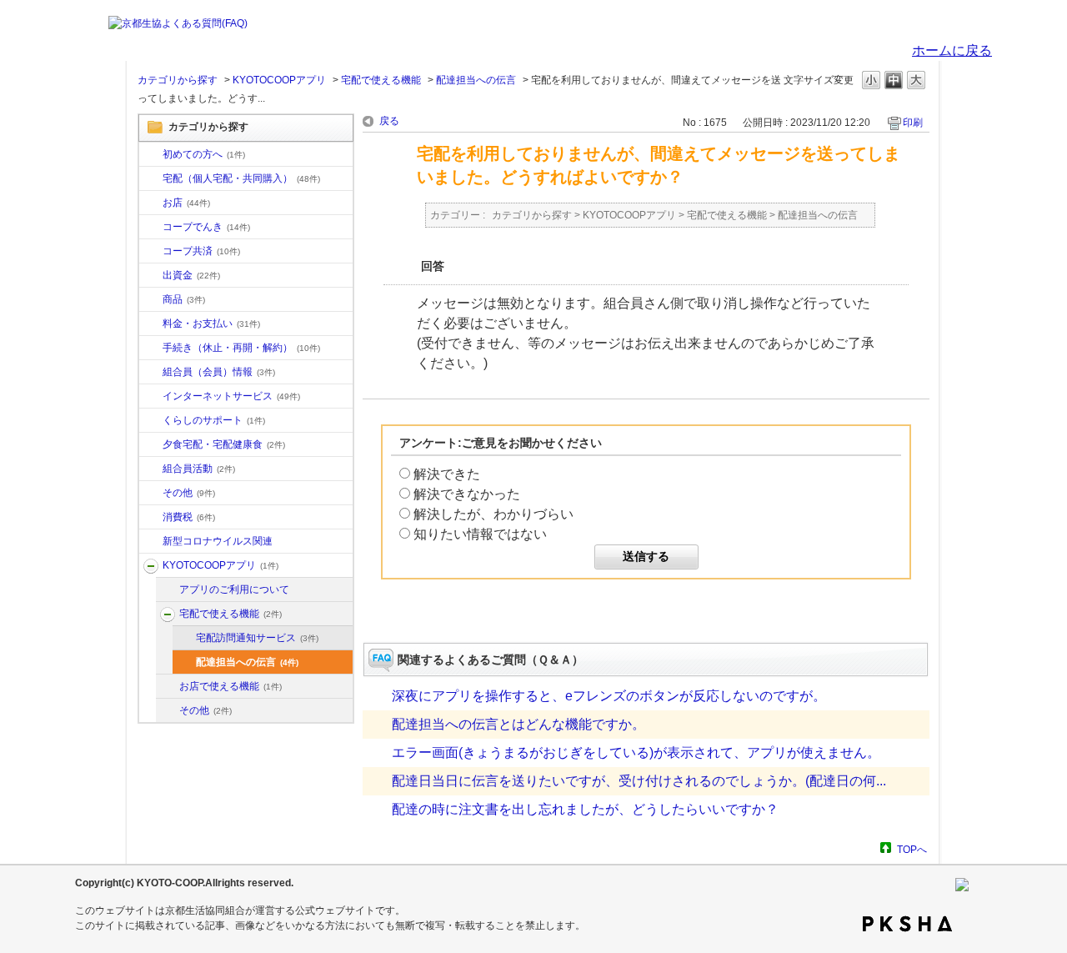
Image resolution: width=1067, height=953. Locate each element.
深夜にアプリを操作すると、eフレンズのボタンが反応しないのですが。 (609, 696)
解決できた (446, 474)
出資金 (191, 275)
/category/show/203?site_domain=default (167, 687)
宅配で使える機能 (381, 80)
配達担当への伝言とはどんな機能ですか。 (518, 724)
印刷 (913, 122)
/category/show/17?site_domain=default (150, 445)
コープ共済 (201, 251)
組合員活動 (199, 468)
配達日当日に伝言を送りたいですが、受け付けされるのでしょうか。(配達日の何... (639, 781)
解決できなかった (466, 494)
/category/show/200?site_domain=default (150, 566)
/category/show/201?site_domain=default (167, 590)
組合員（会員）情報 (219, 372)
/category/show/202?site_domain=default (167, 614)
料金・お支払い (211, 323)
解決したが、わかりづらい (493, 514)
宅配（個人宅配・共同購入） (241, 178)
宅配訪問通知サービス (257, 638)
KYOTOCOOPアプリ (279, 80)
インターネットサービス (231, 396)
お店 (186, 202)
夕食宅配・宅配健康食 (224, 444)
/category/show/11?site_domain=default (150, 300)
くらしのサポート (214, 420)
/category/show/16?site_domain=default (150, 421)
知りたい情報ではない (480, 534)
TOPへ (912, 849)
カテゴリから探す (178, 80)
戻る (389, 121)
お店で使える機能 (230, 686)
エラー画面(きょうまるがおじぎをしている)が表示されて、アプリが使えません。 (636, 752)
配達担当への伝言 (476, 80)
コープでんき (206, 227)
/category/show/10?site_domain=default (150, 155)
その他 (189, 493)
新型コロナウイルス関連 (218, 541)
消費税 (189, 517)
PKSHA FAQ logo (907, 924)
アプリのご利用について (234, 589)
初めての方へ (204, 154)
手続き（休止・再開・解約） (241, 348)
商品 (184, 299)
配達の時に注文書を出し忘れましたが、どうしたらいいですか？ (585, 809)
